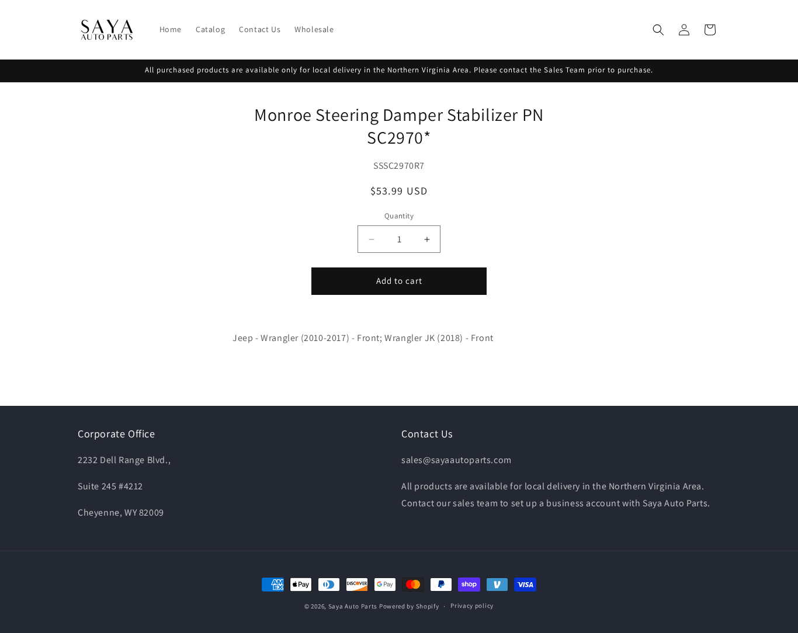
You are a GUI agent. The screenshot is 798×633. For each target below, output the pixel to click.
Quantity (399, 216)
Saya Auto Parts (353, 606)
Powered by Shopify (409, 606)
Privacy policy (472, 606)
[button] (658, 30)
